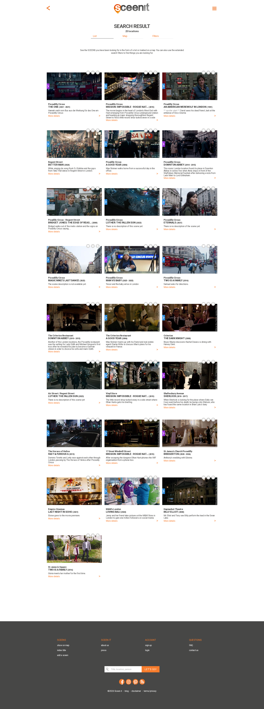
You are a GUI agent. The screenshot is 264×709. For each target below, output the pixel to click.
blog (127, 691)
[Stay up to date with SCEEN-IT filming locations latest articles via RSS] (142, 684)
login (147, 650)
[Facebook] (122, 684)
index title (61, 650)
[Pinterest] (135, 684)
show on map (63, 645)
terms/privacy (150, 691)
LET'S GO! (151, 669)
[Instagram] (128, 684)
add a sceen (62, 655)
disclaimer (136, 691)
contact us (193, 650)
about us (105, 645)
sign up (148, 645)
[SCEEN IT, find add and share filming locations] (132, 14)
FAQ (191, 645)
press (103, 650)
